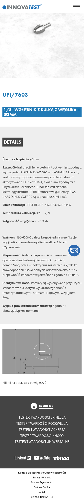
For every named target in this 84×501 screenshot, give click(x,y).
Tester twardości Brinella (42, 417)
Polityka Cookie (42, 487)
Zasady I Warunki (42, 477)
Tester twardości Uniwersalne (42, 441)
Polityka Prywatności (42, 482)
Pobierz (46, 406)
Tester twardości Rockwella (42, 423)
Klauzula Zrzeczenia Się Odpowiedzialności (42, 472)
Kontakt (42, 492)
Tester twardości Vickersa (42, 429)
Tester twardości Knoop (42, 435)
